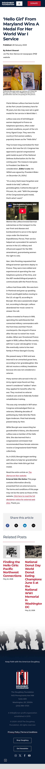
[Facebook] (7, 525)
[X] (16, 525)
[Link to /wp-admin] (5, 760)
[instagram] (16, 755)
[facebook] (24, 755)
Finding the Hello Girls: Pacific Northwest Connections (12, 569)
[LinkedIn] (24, 525)
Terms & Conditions (29, 732)
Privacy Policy (14, 732)
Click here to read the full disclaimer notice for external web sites (20, 499)
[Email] (33, 525)
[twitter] (20, 755)
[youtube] (29, 755)
